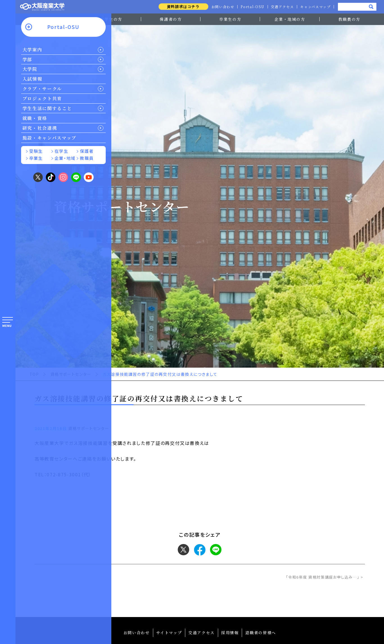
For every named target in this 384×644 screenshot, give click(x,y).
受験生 (36, 151)
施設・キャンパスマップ (49, 138)
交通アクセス (282, 6)
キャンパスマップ (315, 6)
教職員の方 (349, 19)
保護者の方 (171, 19)
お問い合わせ (222, 6)
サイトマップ (169, 632)
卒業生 (36, 158)
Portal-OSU (252, 6)
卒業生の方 (230, 19)
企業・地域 (65, 158)
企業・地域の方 (289, 19)
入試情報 (32, 79)
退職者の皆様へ (260, 632)
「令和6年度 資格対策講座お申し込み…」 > (324, 577)
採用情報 (230, 632)
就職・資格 (34, 118)
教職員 (87, 158)
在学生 (61, 151)
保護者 (87, 151)
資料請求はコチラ (183, 6)
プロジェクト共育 (42, 98)
